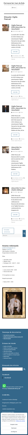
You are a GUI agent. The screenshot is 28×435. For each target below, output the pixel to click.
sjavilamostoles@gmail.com (8, 247)
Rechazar (14, 428)
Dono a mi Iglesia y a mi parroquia (11, 354)
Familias (21, 178)
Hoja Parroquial (7, 338)
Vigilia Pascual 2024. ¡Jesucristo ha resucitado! (18, 108)
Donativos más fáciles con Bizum (11, 353)
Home (20, 55)
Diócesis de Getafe (7, 351)
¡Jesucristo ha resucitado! (16, 148)
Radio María (6, 356)
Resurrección (14, 98)
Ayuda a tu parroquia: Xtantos (10, 348)
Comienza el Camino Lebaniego (9, 399)
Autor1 (21, 31)
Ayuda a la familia (7, 346)
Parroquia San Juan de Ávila (14, 3)
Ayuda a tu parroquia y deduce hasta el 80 (13, 336)
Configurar (14, 431)
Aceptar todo (14, 424)
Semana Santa (17, 57)
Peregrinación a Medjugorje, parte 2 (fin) (11, 402)
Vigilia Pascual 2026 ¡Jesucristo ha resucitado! (18, 27)
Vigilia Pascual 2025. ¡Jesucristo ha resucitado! (18, 67)
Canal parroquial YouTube (9, 349)
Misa (21, 96)
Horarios (4, 406)
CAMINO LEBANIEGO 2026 (8, 409)
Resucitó (22, 218)
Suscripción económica (8, 335)
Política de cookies (20, 420)
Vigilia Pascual (14, 99)
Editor (21, 71)
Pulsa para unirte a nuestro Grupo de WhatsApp (12, 387)
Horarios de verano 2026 (8, 412)
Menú (14, 7)
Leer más (15, 51)
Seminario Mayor (7, 358)
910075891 (9, 249)
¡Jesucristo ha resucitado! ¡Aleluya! (18, 189)
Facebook (5, 374)
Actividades (15, 55)
